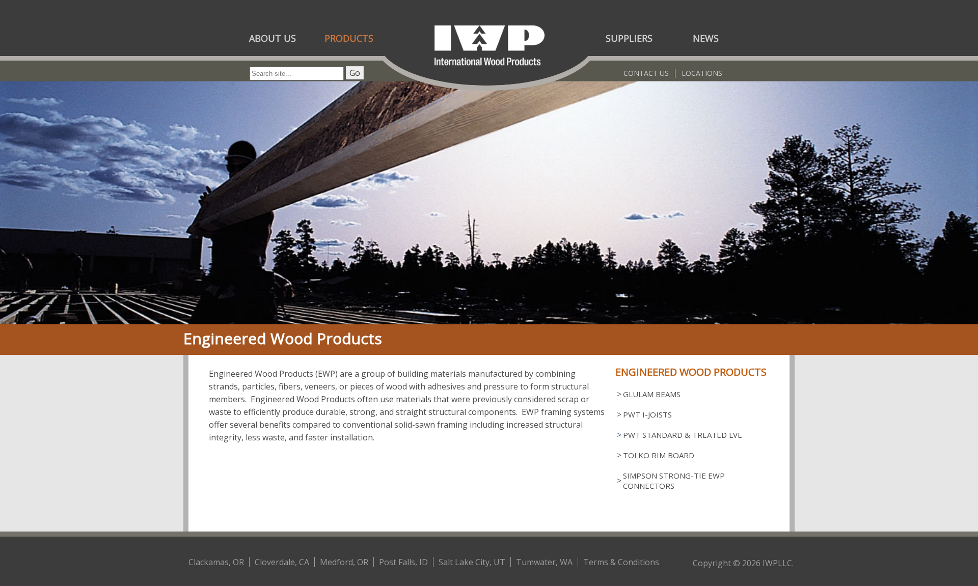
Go (354, 72)
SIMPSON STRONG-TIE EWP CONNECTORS (674, 480)
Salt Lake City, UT (472, 562)
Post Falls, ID (403, 562)
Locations (702, 73)
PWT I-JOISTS (647, 414)
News (706, 38)
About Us (272, 38)
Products (348, 38)
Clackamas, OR (216, 562)
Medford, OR (344, 562)
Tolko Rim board (658, 455)
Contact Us (646, 73)
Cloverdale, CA (282, 562)
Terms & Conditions (621, 562)
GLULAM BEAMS (652, 394)
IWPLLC (777, 563)
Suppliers (629, 38)
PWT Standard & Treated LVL (682, 435)
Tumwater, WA (544, 562)
